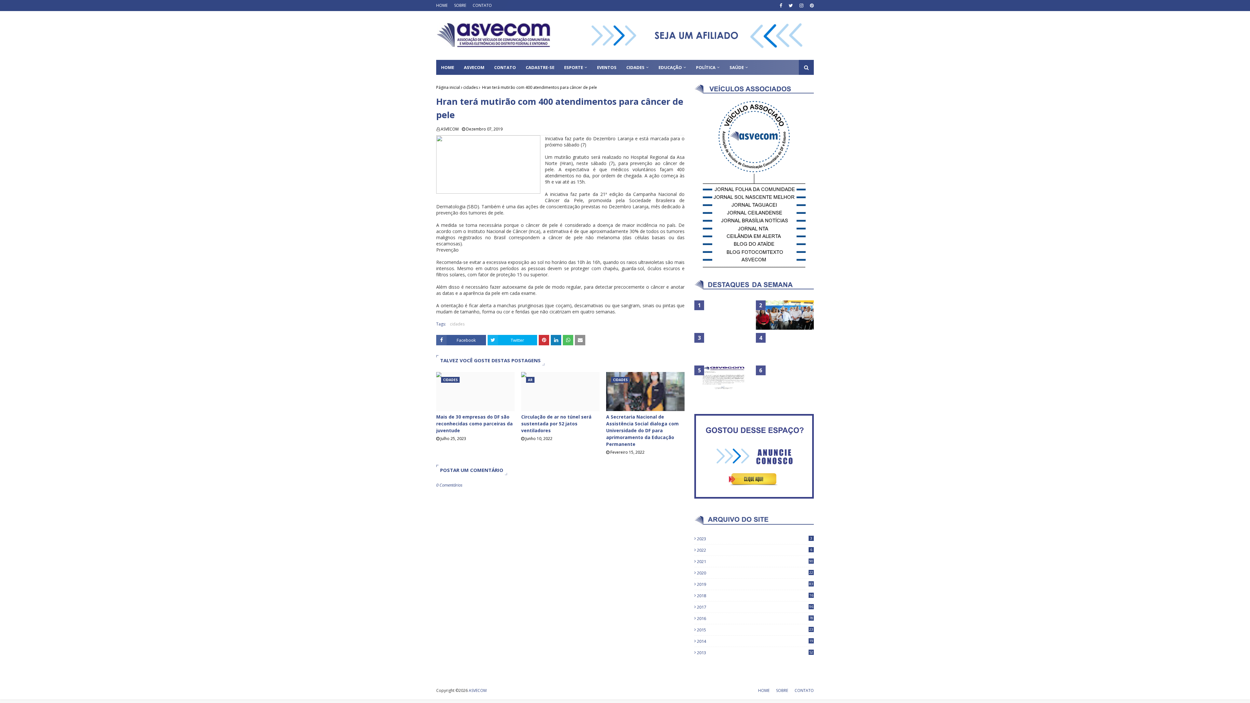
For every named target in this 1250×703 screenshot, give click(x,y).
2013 (755, 652)
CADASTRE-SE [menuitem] (540, 67)
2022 (754, 550)
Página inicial (448, 87)
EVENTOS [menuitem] (607, 67)
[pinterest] (811, 5)
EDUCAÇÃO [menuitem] (670, 67)
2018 (755, 596)
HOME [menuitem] (447, 67)
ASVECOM (450, 129)
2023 (754, 539)
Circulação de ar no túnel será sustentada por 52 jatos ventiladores (556, 424)
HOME (442, 5)
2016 (755, 618)
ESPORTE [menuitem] (573, 67)
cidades (470, 87)
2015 (755, 630)
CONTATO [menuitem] (505, 67)
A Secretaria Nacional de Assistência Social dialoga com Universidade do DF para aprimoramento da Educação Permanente (642, 430)
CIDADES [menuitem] (635, 67)
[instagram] (801, 5)
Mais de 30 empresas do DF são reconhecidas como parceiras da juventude (474, 424)
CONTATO (482, 5)
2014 (755, 641)
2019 (755, 584)
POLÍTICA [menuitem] (705, 67)
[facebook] (781, 5)
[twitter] (791, 5)
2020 (755, 573)
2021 (755, 561)
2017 (755, 607)
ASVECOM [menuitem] (474, 67)
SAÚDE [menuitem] (736, 67)
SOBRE (460, 5)
